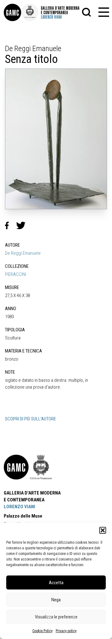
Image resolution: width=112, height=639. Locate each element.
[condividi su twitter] (23, 225)
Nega (56, 600)
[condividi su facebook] (10, 225)
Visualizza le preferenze (56, 617)
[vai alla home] (16, 467)
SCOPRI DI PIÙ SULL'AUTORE (30, 419)
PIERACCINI (15, 274)
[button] (103, 530)
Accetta (56, 582)
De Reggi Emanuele (23, 253)
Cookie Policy (42, 631)
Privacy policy (66, 631)
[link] (12, 12)
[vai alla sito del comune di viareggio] (41, 467)
